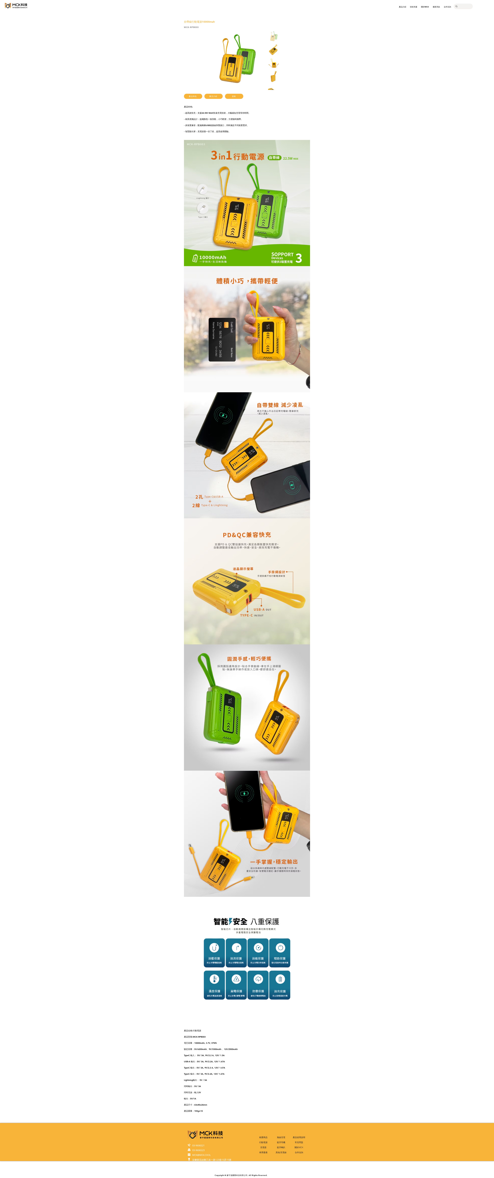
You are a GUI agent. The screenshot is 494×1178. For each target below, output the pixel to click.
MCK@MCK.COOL (201, 1154)
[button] (413, 7)
